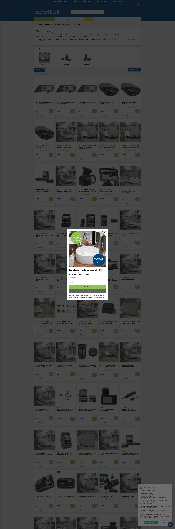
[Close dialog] (104, 232)
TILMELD (87, 287)
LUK (87, 291)
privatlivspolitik (100, 297)
